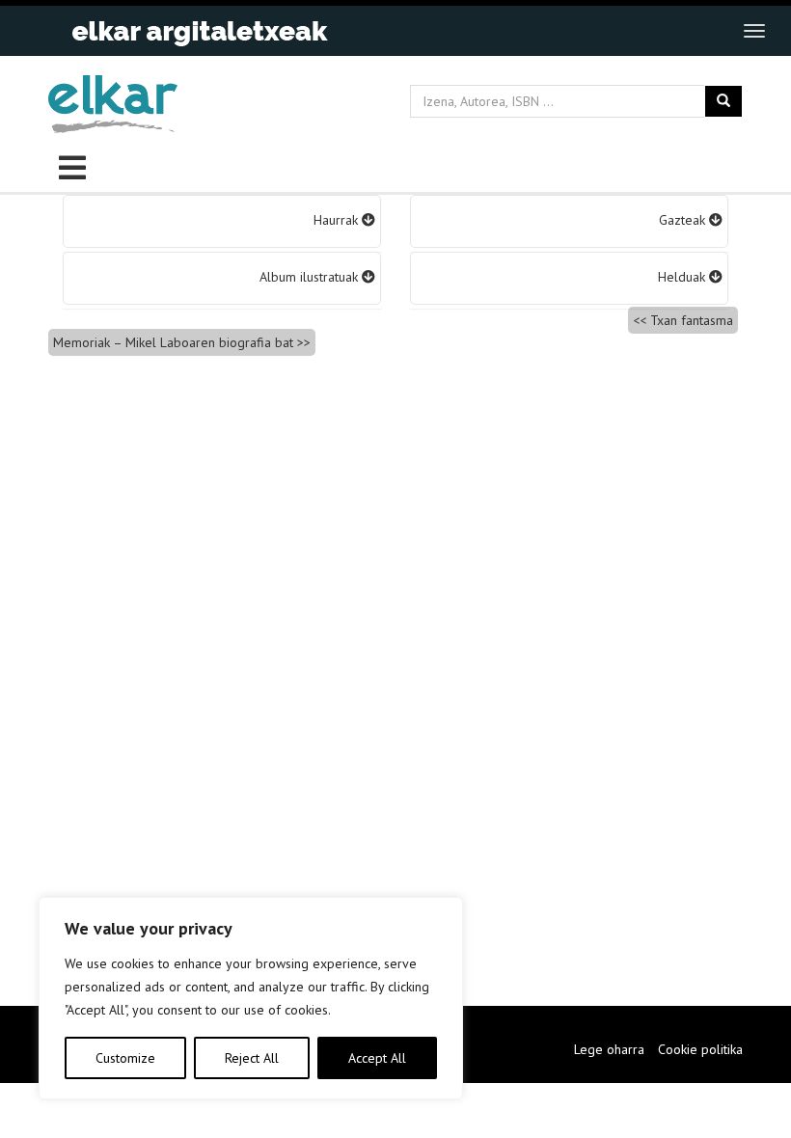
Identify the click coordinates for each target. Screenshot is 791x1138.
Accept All (377, 1058)
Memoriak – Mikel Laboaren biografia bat (173, 342)
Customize (125, 1058)
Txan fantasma (691, 320)
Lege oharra (609, 1049)
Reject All (252, 1058)
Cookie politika (700, 1049)
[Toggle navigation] (754, 30)
